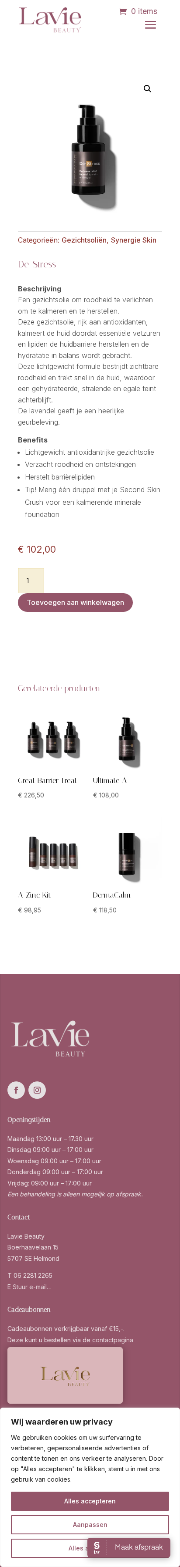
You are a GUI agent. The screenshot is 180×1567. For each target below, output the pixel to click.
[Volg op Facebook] (16, 1090)
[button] (148, 89)
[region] (90, 1487)
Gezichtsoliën (84, 240)
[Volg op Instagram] (37, 1090)
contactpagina (112, 1340)
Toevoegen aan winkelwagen (75, 602)
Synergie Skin (133, 240)
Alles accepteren (90, 1501)
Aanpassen (90, 1524)
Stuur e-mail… (32, 1286)
